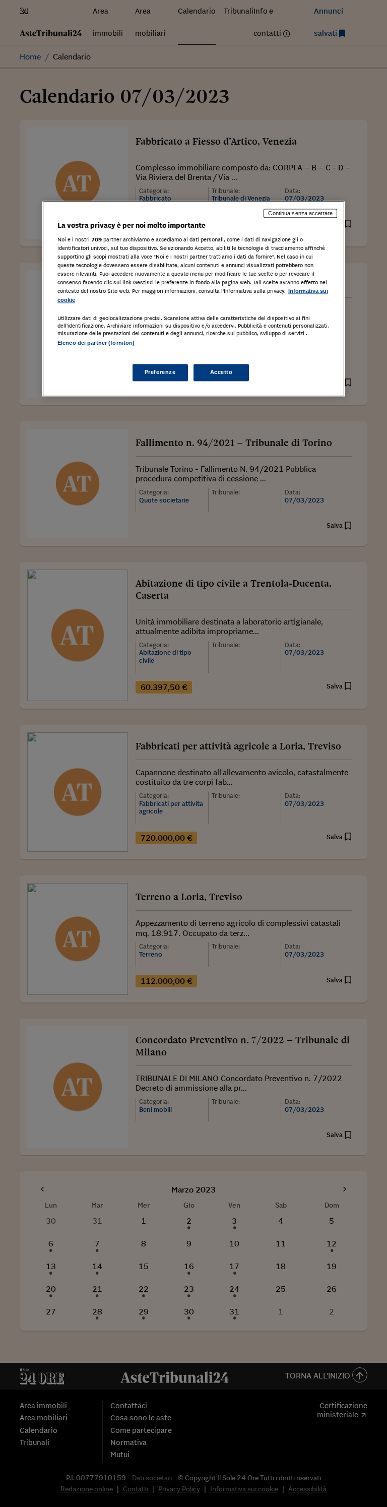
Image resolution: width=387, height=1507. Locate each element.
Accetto (221, 372)
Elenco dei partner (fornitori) (96, 343)
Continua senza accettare (300, 213)
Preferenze (160, 372)
